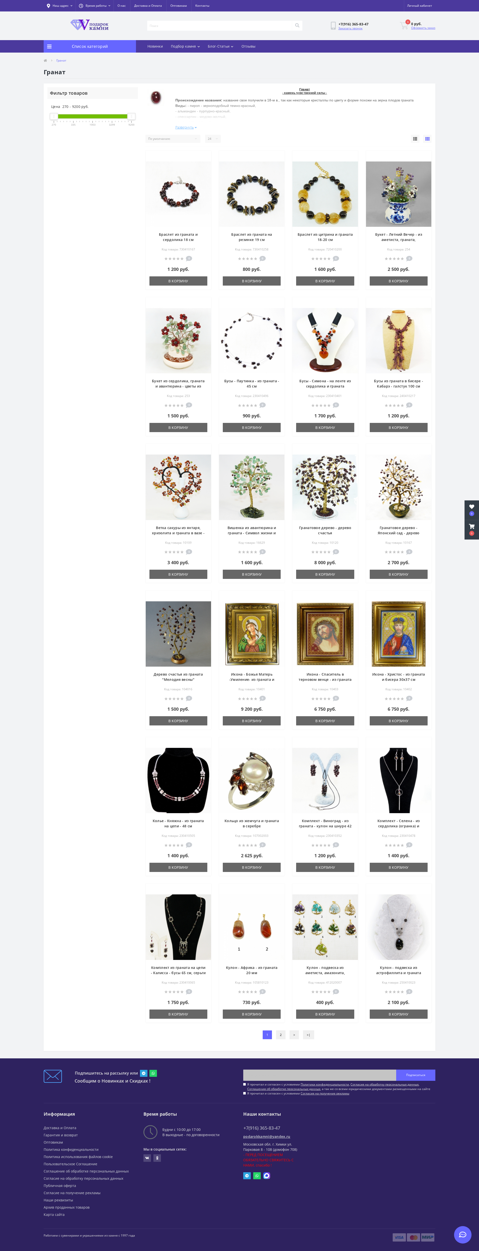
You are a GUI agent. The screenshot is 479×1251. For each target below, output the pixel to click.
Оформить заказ (423, 28)
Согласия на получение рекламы (325, 1093)
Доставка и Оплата (148, 5)
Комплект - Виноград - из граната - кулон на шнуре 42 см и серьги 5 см (325, 826)
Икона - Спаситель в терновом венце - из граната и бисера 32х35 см (325, 679)
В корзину (178, 281)
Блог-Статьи (219, 46)
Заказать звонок (350, 28)
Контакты (202, 5)
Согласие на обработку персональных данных (83, 1178)
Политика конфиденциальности (71, 1149)
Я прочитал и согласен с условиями (298, 1093)
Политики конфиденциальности (325, 1084)
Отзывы (248, 46)
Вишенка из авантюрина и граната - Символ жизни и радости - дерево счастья (252, 533)
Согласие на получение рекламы (72, 1192)
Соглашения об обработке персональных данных (283, 1089)
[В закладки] (203, 157)
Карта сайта (54, 1214)
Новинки (155, 46)
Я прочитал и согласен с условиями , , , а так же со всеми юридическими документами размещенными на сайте (338, 1086)
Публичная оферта (60, 1185)
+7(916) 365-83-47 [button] (261, 1128)
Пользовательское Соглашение (70, 1164)
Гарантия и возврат (61, 1135)
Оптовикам (178, 5)
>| (308, 1035)
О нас (122, 5)
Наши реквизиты (58, 1200)
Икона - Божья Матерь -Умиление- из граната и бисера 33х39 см (251, 679)
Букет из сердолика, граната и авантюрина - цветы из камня (178, 386)
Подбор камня (183, 46)
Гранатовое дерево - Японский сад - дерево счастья (398, 533)
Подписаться (415, 1075)
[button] (95, 5)
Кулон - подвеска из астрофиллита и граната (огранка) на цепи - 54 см (399, 972)
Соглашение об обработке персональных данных (86, 1171)
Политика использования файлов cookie (78, 1156)
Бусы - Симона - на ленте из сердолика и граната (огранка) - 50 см (325, 386)
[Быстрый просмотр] (203, 165)
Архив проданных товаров (67, 1207)
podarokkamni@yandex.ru (266, 1136)
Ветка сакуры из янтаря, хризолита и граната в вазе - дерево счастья (178, 533)
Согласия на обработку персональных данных (385, 1084)
